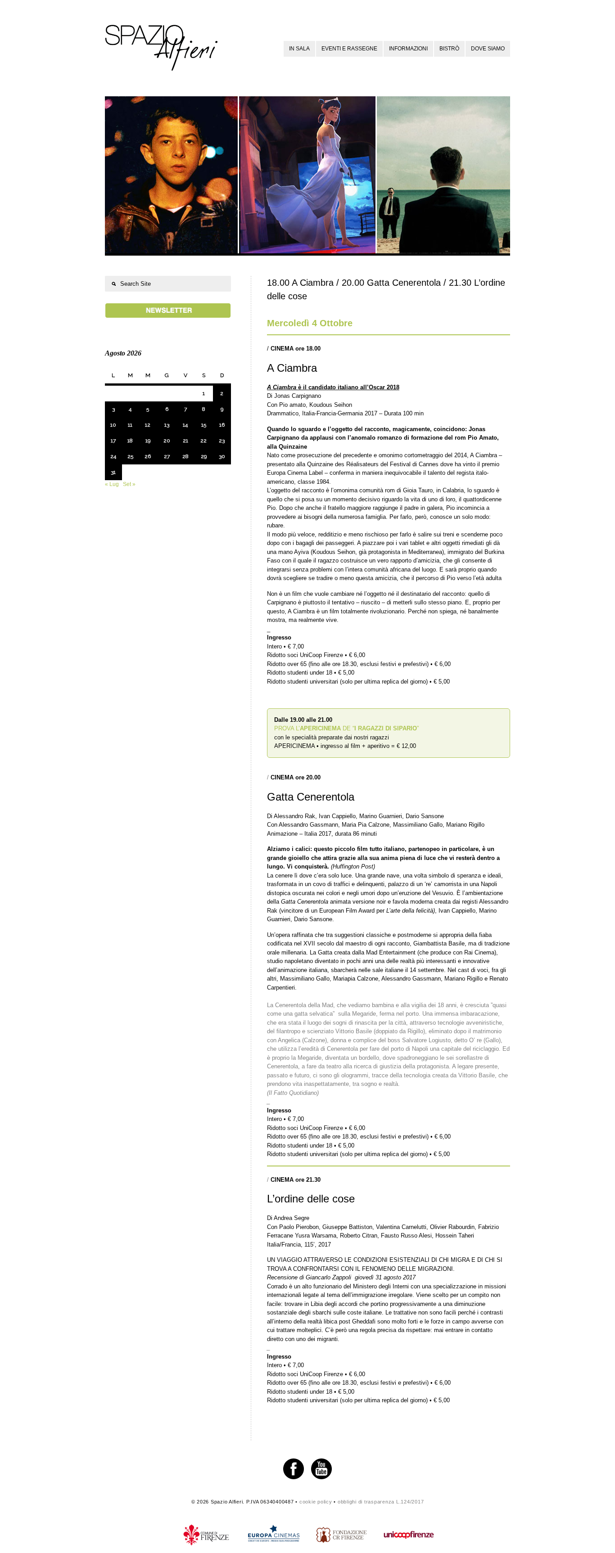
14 (185, 425)
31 (113, 472)
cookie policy (315, 1501)
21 (185, 440)
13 (166, 425)
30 (222, 456)
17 (113, 440)
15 (203, 425)
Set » (129, 484)
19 (147, 440)
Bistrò (449, 48)
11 (130, 425)
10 (113, 425)
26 (148, 456)
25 (130, 456)
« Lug (112, 484)
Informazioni (408, 48)
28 (185, 456)
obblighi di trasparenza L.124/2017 (381, 1501)
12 (147, 425)
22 (203, 440)
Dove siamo (488, 48)
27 (167, 456)
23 (222, 440)
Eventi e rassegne (349, 48)
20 (166, 440)
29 (204, 456)
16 (222, 425)
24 (113, 456)
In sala (299, 48)
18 (130, 440)
